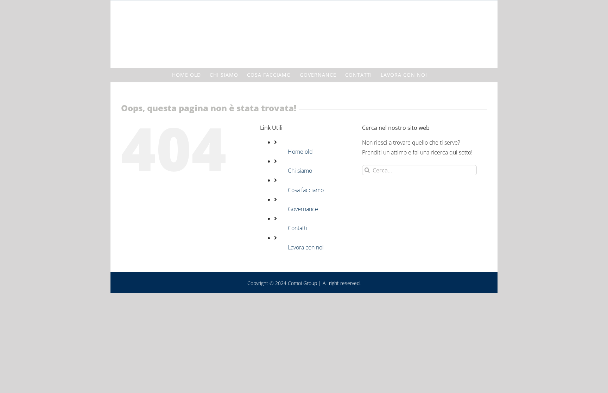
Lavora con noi (306, 247)
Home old (300, 152)
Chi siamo (300, 171)
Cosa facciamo (306, 190)
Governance (303, 209)
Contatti (297, 228)
